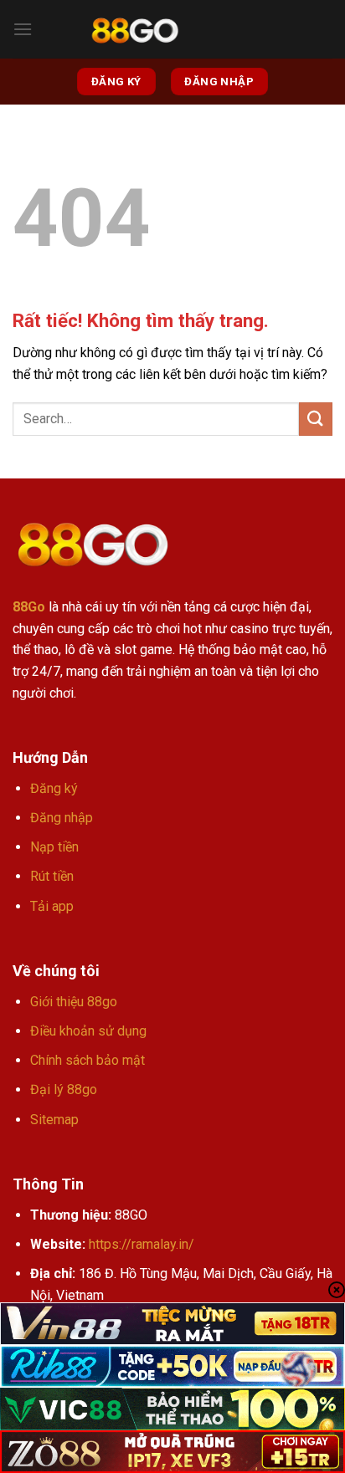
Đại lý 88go (63, 1089)
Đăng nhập (61, 818)
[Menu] (23, 28)
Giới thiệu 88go (73, 1002)
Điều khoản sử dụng (88, 1031)
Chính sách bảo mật (87, 1060)
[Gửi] (315, 418)
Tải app (52, 906)
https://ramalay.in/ (141, 1244)
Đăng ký (54, 788)
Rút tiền (52, 876)
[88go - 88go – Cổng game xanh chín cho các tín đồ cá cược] (135, 30)
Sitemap (54, 1120)
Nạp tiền (54, 847)
